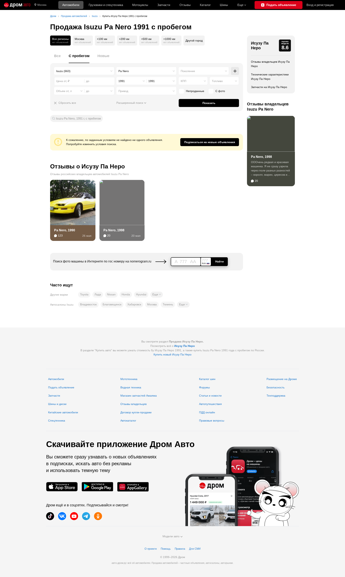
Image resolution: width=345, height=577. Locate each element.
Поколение (188, 71)
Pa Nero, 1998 (113, 230)
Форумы (204, 387)
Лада (97, 294)
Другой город (194, 40)
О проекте (151, 548)
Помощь (166, 548)
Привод (123, 91)
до (87, 91)
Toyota (84, 294)
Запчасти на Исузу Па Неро (269, 87)
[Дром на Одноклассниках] (98, 516)
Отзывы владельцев (133, 404)
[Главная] (17, 5)
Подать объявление (61, 387)
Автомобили (70, 5)
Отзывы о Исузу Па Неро (87, 166)
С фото (220, 91)
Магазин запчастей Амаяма (138, 395)
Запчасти (163, 5)
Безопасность (276, 387)
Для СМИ (194, 548)
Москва (41, 4)
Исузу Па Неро (260, 45)
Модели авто (171, 536)
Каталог (205, 5)
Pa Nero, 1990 (64, 230)
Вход (320, 5)
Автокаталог (128, 420)
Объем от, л (64, 91)
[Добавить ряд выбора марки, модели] (235, 71)
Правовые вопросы (211, 420)
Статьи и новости (210, 395)
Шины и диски (57, 404)
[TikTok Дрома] (50, 516)
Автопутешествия (210, 404)
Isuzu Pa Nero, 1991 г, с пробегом (78, 118)
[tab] (57, 58)
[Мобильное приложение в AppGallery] (133, 487)
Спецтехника (56, 420)
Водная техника (130, 387)
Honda (126, 294)
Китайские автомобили (63, 412)
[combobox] (84, 71)
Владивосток (88, 304)
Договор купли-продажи (136, 412)
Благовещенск (112, 304)
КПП (183, 81)
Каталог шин (207, 379)
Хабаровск (134, 304)
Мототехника (128, 379)
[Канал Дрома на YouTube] (74, 516)
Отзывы (185, 5)
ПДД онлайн (207, 412)
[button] (156, 295)
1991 (121, 81)
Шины (224, 5)
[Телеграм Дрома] (86, 516)
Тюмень (168, 304)
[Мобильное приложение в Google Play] (97, 487)
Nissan (111, 294)
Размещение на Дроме (282, 379)
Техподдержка (276, 395)
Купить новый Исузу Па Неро (172, 354)
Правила (180, 548)
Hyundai (141, 294)
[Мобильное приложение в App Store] (62, 487)
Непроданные (195, 91)
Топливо (217, 81)
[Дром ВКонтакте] (62, 516)
